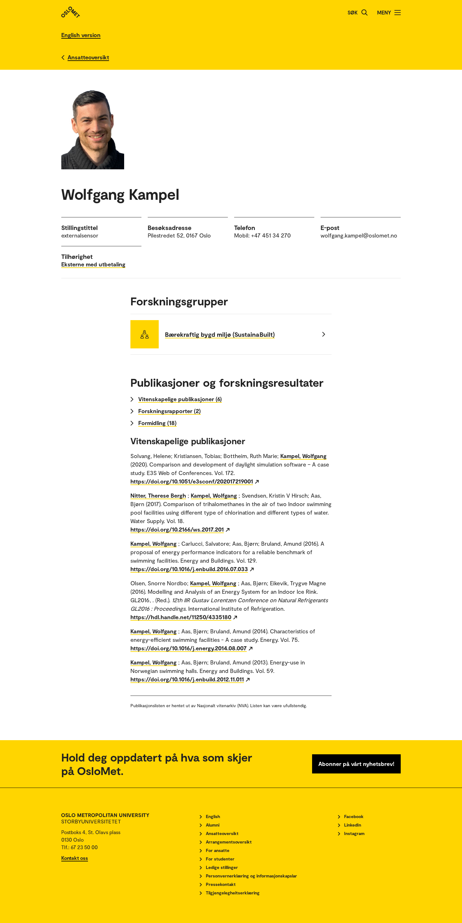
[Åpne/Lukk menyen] (397, 12)
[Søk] (364, 12)
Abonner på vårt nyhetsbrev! (356, 763)
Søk (353, 12)
